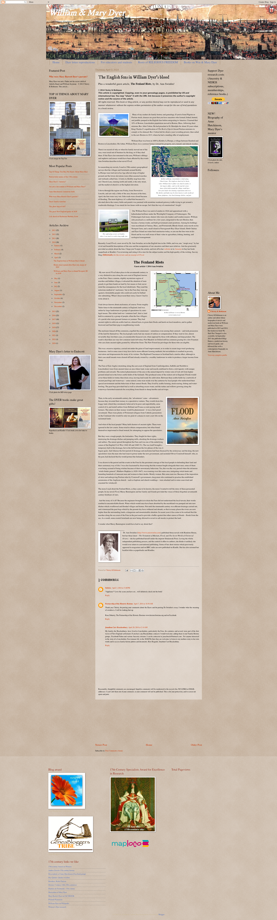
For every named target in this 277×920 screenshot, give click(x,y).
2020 (54, 331)
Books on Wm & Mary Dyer (200, 62)
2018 (54, 323)
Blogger (161, 914)
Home (56, 62)
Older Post (196, 744)
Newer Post (101, 744)
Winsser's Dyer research (57, 907)
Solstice (108, 587)
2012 (54, 234)
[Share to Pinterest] (142, 570)
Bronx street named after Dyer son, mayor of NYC (70, 265)
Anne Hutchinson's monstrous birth (62, 191)
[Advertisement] (148, 721)
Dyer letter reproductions (80, 62)
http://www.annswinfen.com (149, 532)
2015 (54, 311)
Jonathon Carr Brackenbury (116, 627)
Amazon (178, 249)
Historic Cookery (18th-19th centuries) (62, 885)
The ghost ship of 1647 (57, 206)
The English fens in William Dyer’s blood (69, 260)
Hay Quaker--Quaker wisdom (59, 877)
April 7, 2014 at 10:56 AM (143, 603)
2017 (54, 319)
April (56, 257)
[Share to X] (137, 570)
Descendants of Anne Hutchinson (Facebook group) (67, 874)
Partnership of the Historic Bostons (119, 603)
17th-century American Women (59, 866)
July (56, 286)
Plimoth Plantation (55, 899)
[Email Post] (126, 570)
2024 (54, 343)
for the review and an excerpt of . (128, 255)
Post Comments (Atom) (114, 750)
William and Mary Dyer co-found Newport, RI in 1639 (71, 272)
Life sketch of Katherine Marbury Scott (63, 216)
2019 (54, 327)
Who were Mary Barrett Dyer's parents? (68, 76)
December (58, 306)
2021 (54, 335)
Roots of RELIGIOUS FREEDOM (158, 62)
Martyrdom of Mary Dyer (57, 892)
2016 (54, 315)
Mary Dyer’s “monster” (57, 181)
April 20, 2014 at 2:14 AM (137, 627)
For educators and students (116, 62)
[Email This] (131, 570)
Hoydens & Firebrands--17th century (61, 888)
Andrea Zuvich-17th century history (61, 870)
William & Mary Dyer (87, 12)
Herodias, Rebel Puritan (57, 881)
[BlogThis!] (134, 570)
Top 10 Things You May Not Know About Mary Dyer (68, 171)
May (56, 278)
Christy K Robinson (218, 311)
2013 (54, 238)
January (57, 245)
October (57, 298)
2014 (54, 242)
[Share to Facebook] (139, 570)
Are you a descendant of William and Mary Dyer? (67, 186)
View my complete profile (217, 355)
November (58, 302)
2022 (54, 339)
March (56, 253)
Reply (107, 595)
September (58, 294)
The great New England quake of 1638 (63, 211)
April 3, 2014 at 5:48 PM (121, 587)
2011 (54, 230)
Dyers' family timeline (57, 201)
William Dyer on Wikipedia (58, 903)
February (57, 249)
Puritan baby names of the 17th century (63, 176)
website (167, 249)
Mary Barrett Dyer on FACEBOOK (61, 896)
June (56, 282)
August (57, 290)
